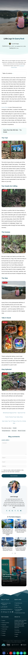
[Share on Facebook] (3, 653)
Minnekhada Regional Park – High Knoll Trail (14, 412)
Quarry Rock (5, 107)
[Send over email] (24, 653)
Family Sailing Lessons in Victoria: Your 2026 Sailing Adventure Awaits (20, 531)
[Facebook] (7, 511)
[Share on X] (7, 653)
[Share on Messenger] (21, 653)
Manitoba (4, 624)
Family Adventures (6, 430)
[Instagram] (9, 511)
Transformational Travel (20, 612)
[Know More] (4, 584)
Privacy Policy (14, 642)
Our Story (17, 630)
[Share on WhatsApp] (17, 653)
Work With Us (18, 632)
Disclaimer (19, 642)
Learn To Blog (18, 607)
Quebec (3, 635)
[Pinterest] (15, 511)
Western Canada (21, 430)
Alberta (3, 620)
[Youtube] (21, 511)
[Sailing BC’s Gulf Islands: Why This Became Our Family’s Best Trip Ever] (8, 542)
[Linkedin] (12, 511)
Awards (16, 634)
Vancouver (14, 430)
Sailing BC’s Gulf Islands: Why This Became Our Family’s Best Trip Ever (7, 549)
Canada (14, 428)
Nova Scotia (4, 629)
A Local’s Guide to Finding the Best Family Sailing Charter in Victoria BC (20, 549)
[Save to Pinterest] (10, 653)
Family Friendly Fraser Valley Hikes (14, 417)
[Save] (5, 142)
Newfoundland (5, 626)
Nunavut (4, 631)
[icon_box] (11, 579)
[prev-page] (12, 553)
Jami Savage (16, 43)
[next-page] (15, 553)
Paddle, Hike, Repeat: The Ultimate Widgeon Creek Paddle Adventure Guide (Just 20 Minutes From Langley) (7, 532)
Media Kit (17, 605)
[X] (18, 511)
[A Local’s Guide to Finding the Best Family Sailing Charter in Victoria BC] (20, 542)
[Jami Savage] (10, 44)
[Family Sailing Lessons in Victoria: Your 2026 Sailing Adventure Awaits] (20, 523)
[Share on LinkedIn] (14, 653)
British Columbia (7, 527)
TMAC (16, 636)
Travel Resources (18, 603)
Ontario (3, 633)
